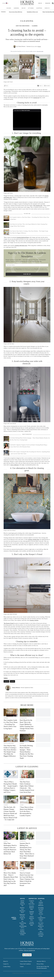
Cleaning (34, 25)
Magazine (47, 3)
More (46, 8)
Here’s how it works (40, 51)
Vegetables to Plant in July (32, 11)
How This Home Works (23, 25)
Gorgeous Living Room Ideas (31, 902)
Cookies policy (6, 966)
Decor (23, 8)
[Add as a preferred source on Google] (27, 954)
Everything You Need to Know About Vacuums (40, 911)
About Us (5, 961)
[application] (27, 120)
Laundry (12, 681)
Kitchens (31, 8)
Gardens (16, 8)
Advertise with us (41, 961)
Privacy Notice (36, 268)
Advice (39, 46)
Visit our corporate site (29, 950)
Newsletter (48, 85)
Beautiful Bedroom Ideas (31, 907)
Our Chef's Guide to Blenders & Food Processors (41, 926)
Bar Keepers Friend (8, 623)
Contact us (5, 964)
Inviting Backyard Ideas (31, 923)
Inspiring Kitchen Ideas (31, 913)
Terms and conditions (25, 964)
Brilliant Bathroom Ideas (31, 918)
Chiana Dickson (21, 46)
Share (7, 85)
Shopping (39, 8)
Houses (9, 8)
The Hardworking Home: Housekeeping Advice (22, 924)
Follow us (40, 85)
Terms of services (18, 268)
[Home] (4, 8)
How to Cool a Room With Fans (15, 11)
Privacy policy (40, 964)
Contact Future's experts (26, 961)
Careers (22, 966)
